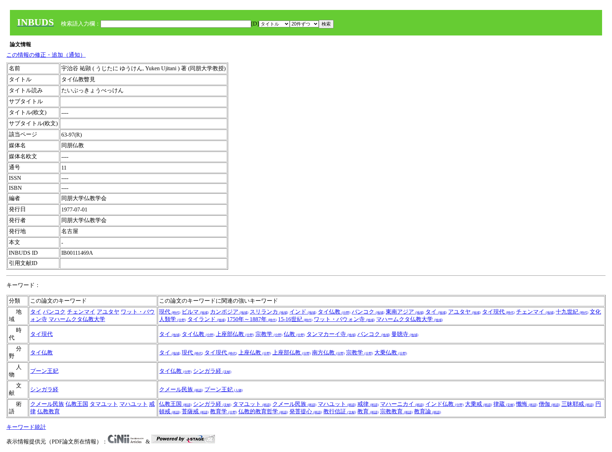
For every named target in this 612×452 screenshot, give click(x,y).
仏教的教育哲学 (263, 411)
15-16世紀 (295, 319)
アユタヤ (108, 312)
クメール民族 (181, 389)
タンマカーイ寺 (331, 334)
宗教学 (268, 334)
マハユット (133, 404)
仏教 (294, 334)
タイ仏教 (334, 312)
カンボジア (229, 312)
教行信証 (339, 411)
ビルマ (195, 312)
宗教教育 (396, 411)
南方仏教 (328, 352)
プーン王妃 (44, 371)
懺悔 (526, 404)
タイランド (206, 319)
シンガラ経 (212, 371)
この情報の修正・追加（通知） (46, 55)
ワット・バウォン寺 (344, 319)
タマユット (104, 404)
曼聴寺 (404, 334)
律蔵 (504, 404)
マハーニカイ (402, 404)
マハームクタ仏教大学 (77, 319)
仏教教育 (48, 411)
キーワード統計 (26, 427)
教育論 (427, 411)
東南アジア (405, 312)
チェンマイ (81, 312)
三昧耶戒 (577, 404)
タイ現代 (498, 312)
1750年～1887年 (252, 319)
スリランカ (269, 312)
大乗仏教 (390, 352)
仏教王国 (77, 404)
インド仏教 (444, 404)
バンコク (54, 312)
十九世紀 (572, 312)
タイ (35, 312)
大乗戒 (478, 404)
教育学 (223, 411)
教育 (368, 411)
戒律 (368, 404)
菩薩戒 (195, 411)
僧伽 (549, 404)
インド (302, 312)
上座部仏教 (235, 334)
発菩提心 (305, 411)
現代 (169, 312)
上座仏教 (254, 352)
